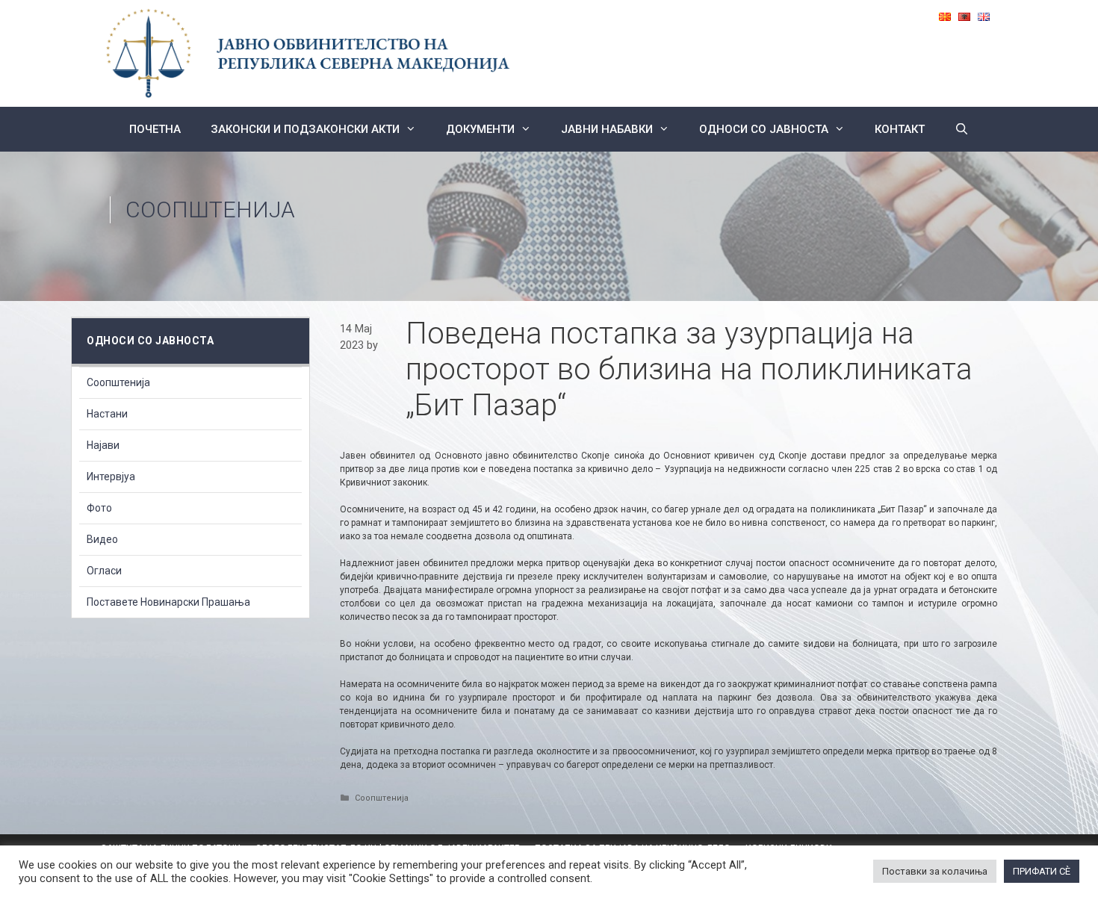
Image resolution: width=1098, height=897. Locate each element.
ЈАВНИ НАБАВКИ (607, 129)
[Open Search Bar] (962, 129)
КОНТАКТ (900, 129)
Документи (480, 129)
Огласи (104, 571)
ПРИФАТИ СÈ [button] (1041, 871)
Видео (102, 539)
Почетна (155, 129)
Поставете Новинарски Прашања (168, 602)
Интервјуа (111, 476)
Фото (99, 508)
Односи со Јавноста (763, 129)
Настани (107, 414)
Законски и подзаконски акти (305, 129)
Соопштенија (210, 209)
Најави (103, 445)
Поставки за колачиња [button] (934, 871)
